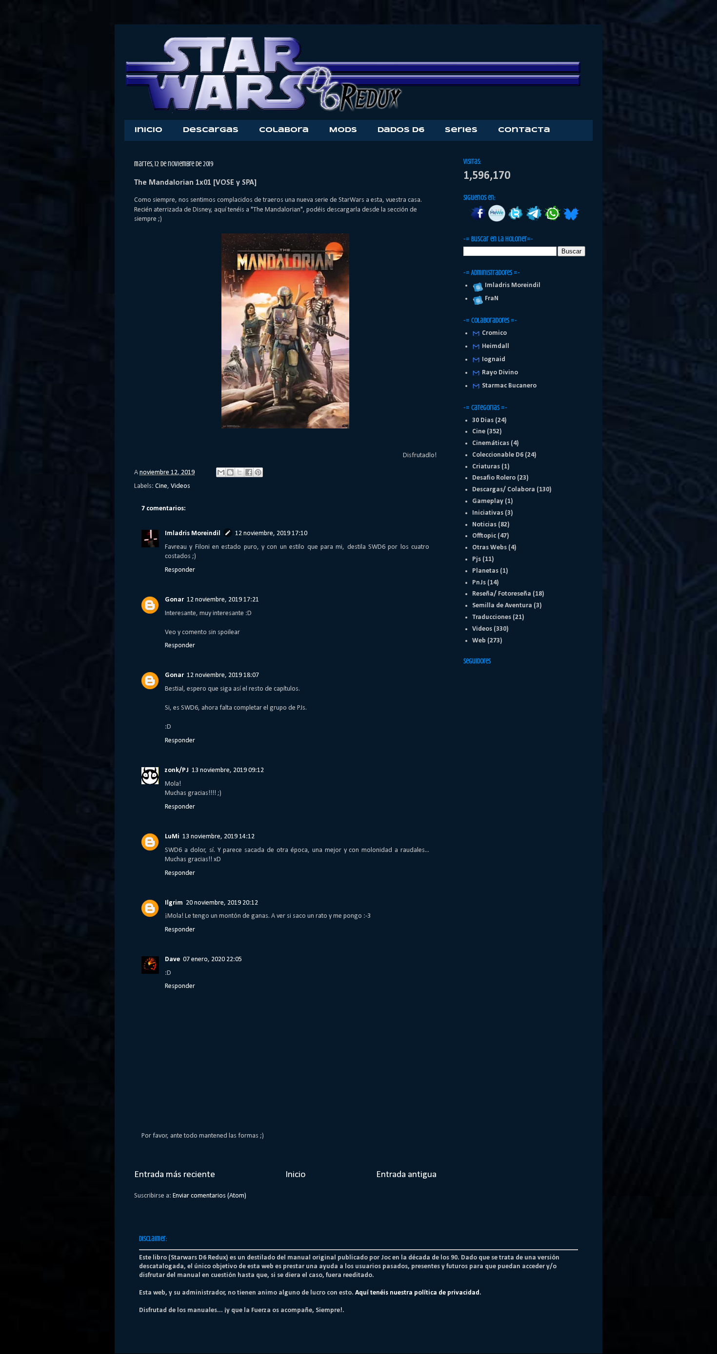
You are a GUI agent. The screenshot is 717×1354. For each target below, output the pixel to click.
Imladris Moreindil (192, 533)
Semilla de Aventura (502, 605)
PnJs (479, 582)
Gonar (174, 599)
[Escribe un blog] (230, 472)
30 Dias (483, 420)
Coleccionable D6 (497, 455)
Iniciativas (487, 513)
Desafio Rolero (494, 478)
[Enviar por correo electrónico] (221, 472)
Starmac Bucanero (509, 385)
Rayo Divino (500, 372)
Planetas (485, 571)
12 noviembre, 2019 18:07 (223, 675)
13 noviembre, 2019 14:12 (218, 836)
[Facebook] (478, 220)
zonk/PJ (177, 770)
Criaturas (486, 466)
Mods (343, 130)
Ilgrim (174, 903)
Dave (172, 959)
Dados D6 (401, 130)
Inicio (148, 130)
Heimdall (495, 346)
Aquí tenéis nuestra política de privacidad (417, 1292)
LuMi (172, 836)
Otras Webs (489, 547)
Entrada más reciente (174, 1175)
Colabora (284, 130)
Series (461, 130)
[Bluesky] (570, 220)
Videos (180, 486)
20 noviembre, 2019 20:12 (222, 903)
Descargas (211, 130)
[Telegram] (533, 220)
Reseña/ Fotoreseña (501, 594)
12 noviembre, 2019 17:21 (223, 599)
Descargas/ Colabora (503, 489)
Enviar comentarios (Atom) (209, 1195)
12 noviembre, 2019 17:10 (271, 533)
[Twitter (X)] (515, 220)
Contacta (524, 130)
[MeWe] (496, 220)
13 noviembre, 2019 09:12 (228, 770)
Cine (161, 486)
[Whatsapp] (552, 220)
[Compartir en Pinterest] (258, 472)
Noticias (484, 524)
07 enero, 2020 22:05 (212, 959)
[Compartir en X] (239, 472)
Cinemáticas (490, 443)
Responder (180, 570)
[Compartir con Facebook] (249, 472)
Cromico (494, 333)
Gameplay (487, 501)
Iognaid (493, 359)
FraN (490, 298)
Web (479, 640)
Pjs (476, 559)
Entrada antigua (406, 1175)
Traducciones (491, 617)
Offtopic (484, 536)
